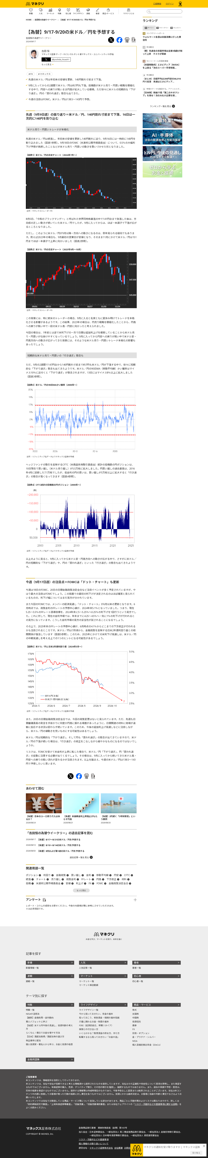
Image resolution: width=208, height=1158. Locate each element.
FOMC (100, 883)
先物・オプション (140, 1033)
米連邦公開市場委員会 (48, 883)
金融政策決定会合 (118, 883)
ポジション (32, 875)
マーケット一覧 (86, 981)
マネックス (45, 74)
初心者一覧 (137, 981)
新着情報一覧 (32, 967)
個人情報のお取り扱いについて (94, 1143)
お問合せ (128, 1147)
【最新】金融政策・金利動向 (40, 1017)
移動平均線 (102, 875)
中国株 (135, 1017)
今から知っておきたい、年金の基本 (96, 1013)
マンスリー (177, 28)
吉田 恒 (45, 51)
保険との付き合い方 (88, 1029)
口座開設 (157, 3)
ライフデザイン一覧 (88, 1009)
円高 (98, 879)
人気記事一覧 (85, 967)
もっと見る (47, 64)
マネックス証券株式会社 (101, 1147)
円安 (116, 875)
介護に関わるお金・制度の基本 (94, 1021)
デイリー (151, 28)
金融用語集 (33, 1059)
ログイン (170, 3)
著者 (136, 962)
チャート (41, 879)
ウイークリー (163, 28)
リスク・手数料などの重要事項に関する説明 (156, 1104)
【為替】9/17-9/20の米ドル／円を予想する (78, 19)
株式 (134, 1009)
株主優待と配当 (33, 1040)
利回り (47, 875)
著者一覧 (136, 967)
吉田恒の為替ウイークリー (45, 19)
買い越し (76, 875)
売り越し (56, 879)
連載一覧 (30, 981)
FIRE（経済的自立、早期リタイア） (96, 1025)
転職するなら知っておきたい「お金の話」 (99, 1037)
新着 (29, 962)
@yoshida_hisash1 (60, 59)
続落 (28, 879)
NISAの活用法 (32, 1013)
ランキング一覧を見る (160, 106)
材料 (124, 879)
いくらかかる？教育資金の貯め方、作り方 (99, 1033)
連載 (29, 976)
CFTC (127, 875)
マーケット (87, 976)
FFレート (86, 879)
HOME (29, 19)
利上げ (79, 883)
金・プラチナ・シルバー (144, 1037)
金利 (88, 875)
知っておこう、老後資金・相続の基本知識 (99, 1017)
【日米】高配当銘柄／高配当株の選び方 (45, 1036)
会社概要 (118, 1147)
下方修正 (111, 879)
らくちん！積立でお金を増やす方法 (43, 1032)
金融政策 (61, 875)
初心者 (137, 976)
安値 (68, 883)
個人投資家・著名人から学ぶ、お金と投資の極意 (49, 1044)
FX (31, 74)
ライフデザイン (89, 1004)
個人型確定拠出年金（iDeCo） (147, 1044)
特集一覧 (30, 1009)
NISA (134, 1040)
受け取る (196, 1152)
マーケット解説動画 (88, 985)
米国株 (135, 1013)
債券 (134, 1025)
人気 (83, 962)
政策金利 (71, 879)
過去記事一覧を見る (79, 857)
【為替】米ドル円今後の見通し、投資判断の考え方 (49, 1027)
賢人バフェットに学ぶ (36, 1021)
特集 (29, 1004)
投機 (28, 883)
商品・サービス (142, 1004)
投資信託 (136, 1021)
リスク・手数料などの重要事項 (94, 1139)
